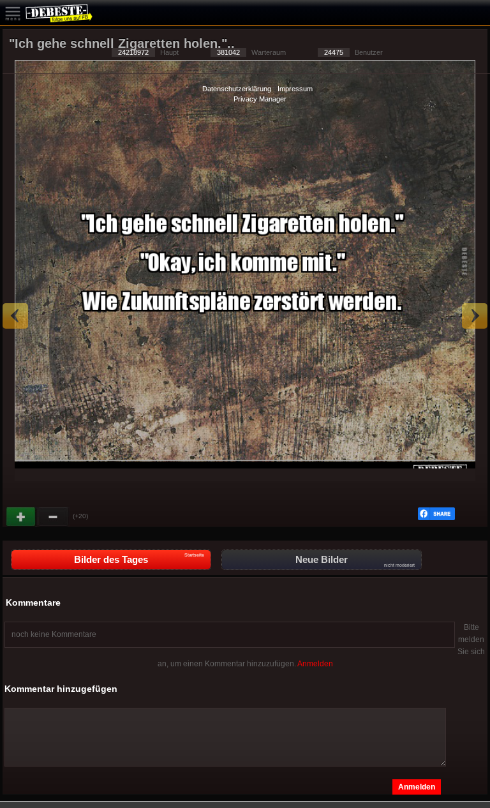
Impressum (295, 89)
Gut (22, 517)
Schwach (54, 517)
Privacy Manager (260, 99)
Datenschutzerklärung (236, 89)
